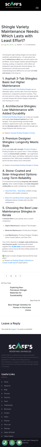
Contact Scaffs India (9, 263)
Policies (7, 421)
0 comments (30, 45)
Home (6, 382)
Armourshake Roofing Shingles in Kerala (24, 165)
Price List (7, 424)
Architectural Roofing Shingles (12, 117)
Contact (6, 413)
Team (6, 401)
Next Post (34, 300)
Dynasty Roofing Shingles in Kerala (23, 133)
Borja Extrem (20, 198)
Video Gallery (8, 436)
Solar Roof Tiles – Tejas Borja (15, 191)
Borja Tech (8, 198)
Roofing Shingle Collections (22, 260)
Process (7, 393)
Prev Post (7, 283)
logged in (14, 329)
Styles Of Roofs (9, 432)
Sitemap (7, 428)
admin (19, 45)
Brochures (7, 409)
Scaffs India (16, 246)
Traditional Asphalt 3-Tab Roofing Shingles (16, 89)
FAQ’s (6, 417)
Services (7, 397)
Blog (5, 389)
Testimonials (8, 405)
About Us (7, 386)
